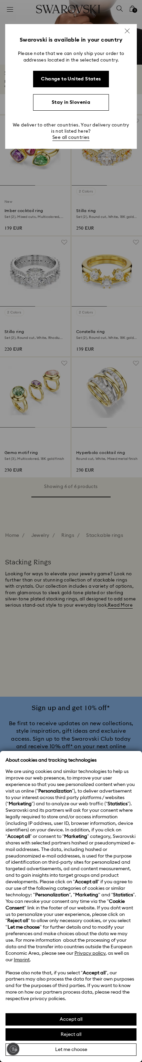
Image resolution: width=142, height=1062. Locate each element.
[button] (127, 31)
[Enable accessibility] (13, 1049)
